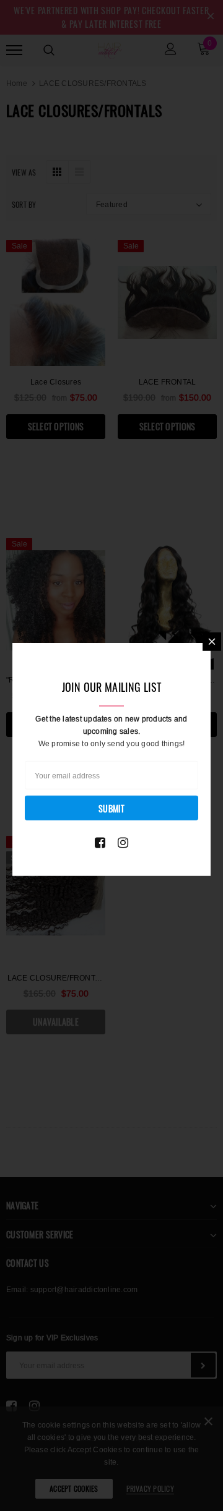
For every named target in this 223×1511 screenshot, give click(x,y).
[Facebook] (100, 842)
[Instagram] (123, 842)
